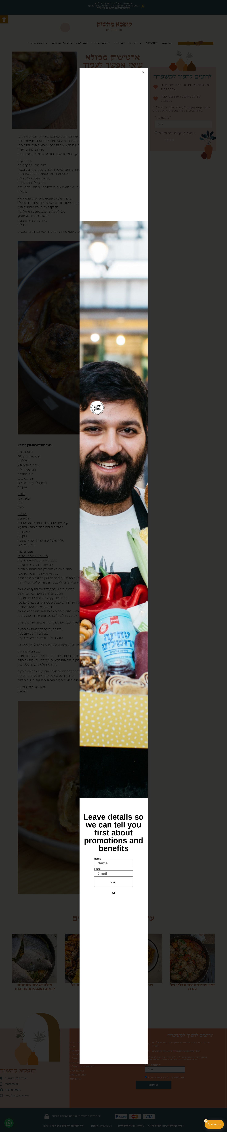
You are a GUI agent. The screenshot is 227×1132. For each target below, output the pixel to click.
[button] (143, 72)
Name (97, 858)
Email (97, 869)
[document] (113, 566)
